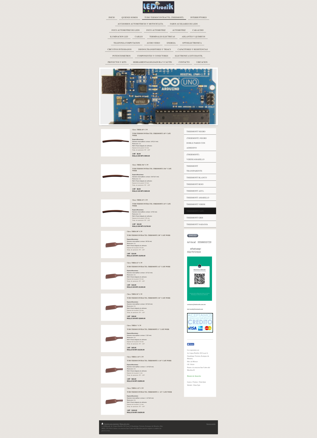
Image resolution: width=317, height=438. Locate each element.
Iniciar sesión (211, 424)
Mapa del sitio (124, 424)
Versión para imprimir (111, 424)
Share (191, 344)
